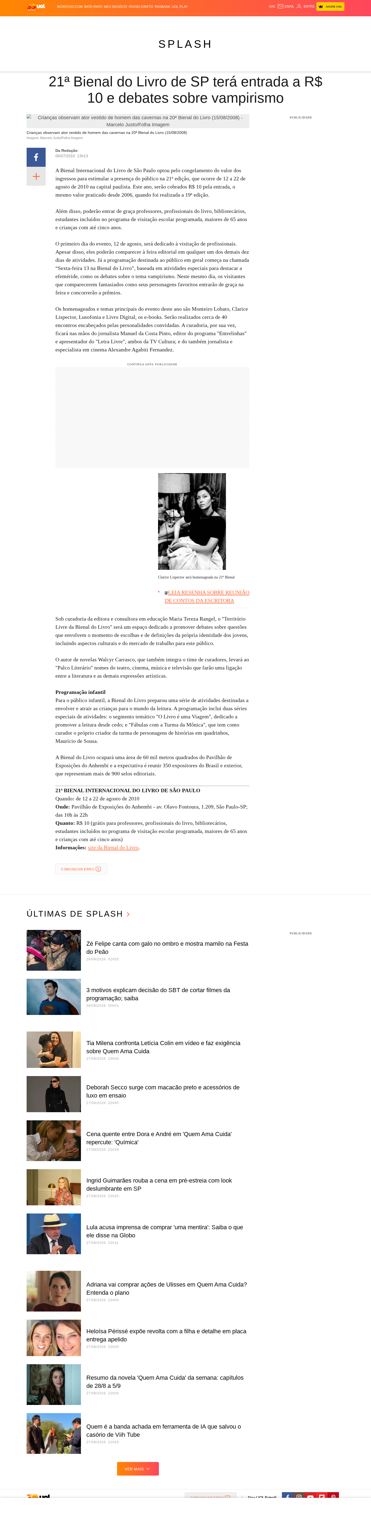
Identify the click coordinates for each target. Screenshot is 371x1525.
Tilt (239, 22)
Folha (158, 22)
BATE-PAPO (93, 7)
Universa (208, 22)
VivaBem (226, 22)
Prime (303, 22)
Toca (314, 22)
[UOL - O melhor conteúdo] (36, 7)
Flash (54, 22)
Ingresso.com (70, 7)
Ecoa (248, 22)
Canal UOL (265, 22)
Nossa (282, 22)
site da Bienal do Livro (113, 847)
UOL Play (180, 7)
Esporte (174, 22)
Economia (142, 22)
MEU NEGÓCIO (115, 7)
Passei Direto (141, 7)
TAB (293, 22)
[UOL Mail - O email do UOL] (285, 6)
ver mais (134, 1469)
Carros (124, 22)
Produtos (37, 22)
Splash (191, 22)
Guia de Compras (337, 22)
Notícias (89, 22)
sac (272, 6)
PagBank (162, 7)
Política (107, 22)
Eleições (70, 22)
